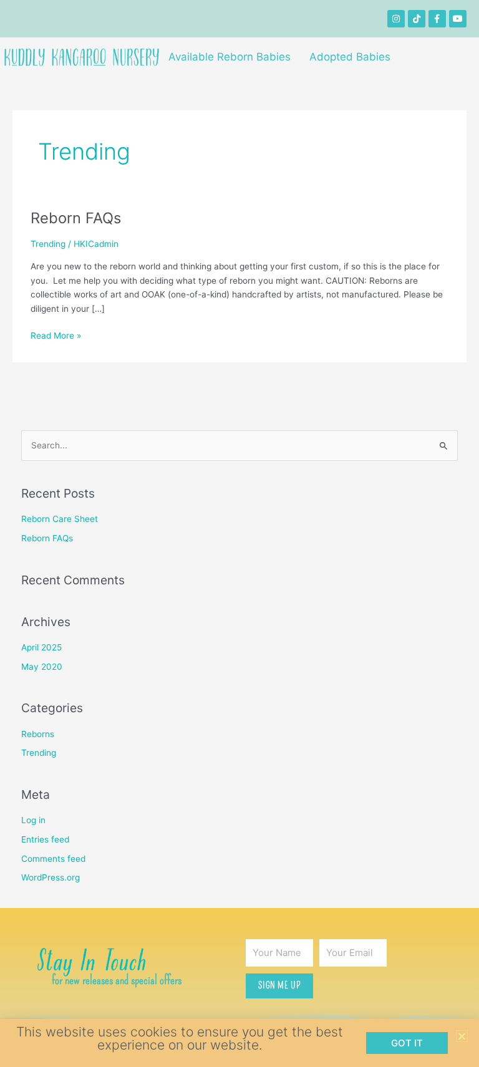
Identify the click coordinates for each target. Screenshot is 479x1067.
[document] (239, 533)
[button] (462, 1036)
